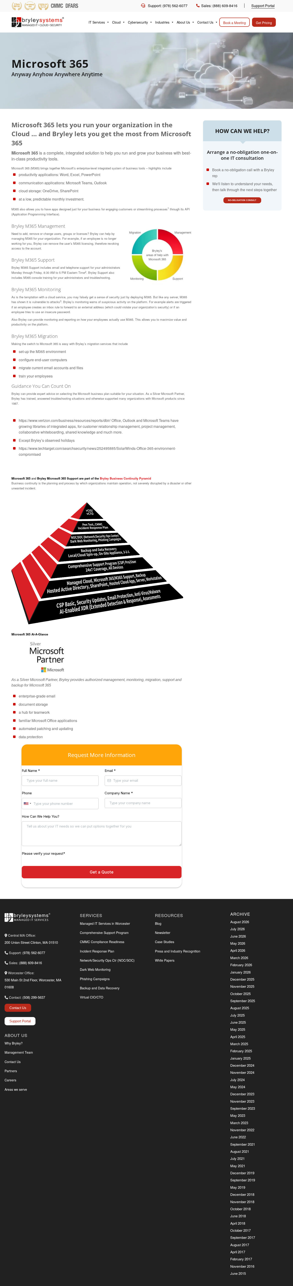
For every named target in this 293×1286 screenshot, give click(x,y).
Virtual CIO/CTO (91, 997)
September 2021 (242, 1144)
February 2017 (241, 1258)
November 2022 (242, 1129)
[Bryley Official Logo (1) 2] (45, 22)
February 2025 (241, 1050)
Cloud (116, 22)
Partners (11, 1071)
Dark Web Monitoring (95, 969)
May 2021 (237, 1165)
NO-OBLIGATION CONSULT (242, 200)
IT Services (97, 22)
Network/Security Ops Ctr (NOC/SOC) (107, 960)
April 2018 (237, 1223)
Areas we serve (16, 1089)
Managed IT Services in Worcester (105, 923)
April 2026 (237, 950)
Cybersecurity (138, 22)
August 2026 (239, 921)
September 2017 (242, 1237)
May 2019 (237, 1187)
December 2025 (242, 979)
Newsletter (162, 932)
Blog (158, 923)
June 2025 (238, 1022)
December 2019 (242, 1172)
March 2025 (239, 1043)
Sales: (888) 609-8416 (219, 5)
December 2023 (242, 1093)
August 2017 (239, 1244)
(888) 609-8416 (30, 962)
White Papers (164, 960)
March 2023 (239, 1122)
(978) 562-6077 (33, 952)
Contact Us (205, 22)
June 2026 (238, 936)
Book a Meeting (234, 22)
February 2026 (241, 964)
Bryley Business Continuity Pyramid (125, 478)
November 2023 (242, 1101)
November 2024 (242, 1072)
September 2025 (242, 1000)
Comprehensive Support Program (104, 932)
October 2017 (240, 1230)
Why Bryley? (14, 1043)
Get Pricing (264, 22)
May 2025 (237, 1029)
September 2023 (242, 1108)
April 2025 (237, 1036)
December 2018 (242, 1194)
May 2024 (237, 1086)
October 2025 (240, 993)
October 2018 (240, 1208)
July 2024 (237, 1079)
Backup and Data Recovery (99, 988)
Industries (162, 22)
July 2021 (237, 1158)
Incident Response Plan (97, 951)
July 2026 (237, 928)
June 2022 (238, 1136)
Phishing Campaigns (95, 979)
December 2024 (242, 1065)
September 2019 (242, 1179)
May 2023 (237, 1115)
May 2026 (237, 943)
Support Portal (263, 5)
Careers (10, 1080)
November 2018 (242, 1201)
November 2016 (242, 1266)
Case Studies (164, 941)
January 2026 (240, 972)
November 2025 (242, 986)
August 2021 (239, 1151)
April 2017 (237, 1251)
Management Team (19, 1052)
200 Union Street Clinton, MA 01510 (31, 942)
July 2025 (237, 1015)
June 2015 (238, 1273)
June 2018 (238, 1215)
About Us (183, 22)
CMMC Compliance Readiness (102, 941)
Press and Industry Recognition (177, 951)
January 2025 (240, 1058)
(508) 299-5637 (33, 997)
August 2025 (239, 1007)
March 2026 (239, 957)
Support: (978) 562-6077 (167, 5)
